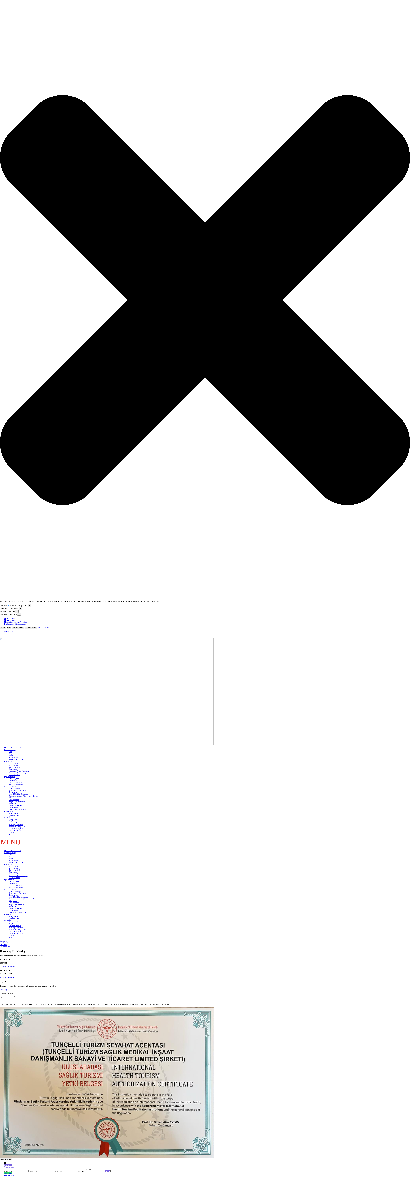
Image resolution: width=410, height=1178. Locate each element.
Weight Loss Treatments (17, 802)
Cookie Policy (9, 631)
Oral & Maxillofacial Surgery (18, 773)
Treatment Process (15, 823)
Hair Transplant (14, 757)
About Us (7, 817)
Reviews (11, 832)
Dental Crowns (14, 765)
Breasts (11, 755)
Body (10, 754)
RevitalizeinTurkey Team (17, 827)
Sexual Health (13, 807)
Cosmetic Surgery (10, 750)
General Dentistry (14, 775)
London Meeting (14, 813)
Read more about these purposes (15, 624)
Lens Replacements (15, 780)
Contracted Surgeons (16, 830)
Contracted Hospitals (16, 829)
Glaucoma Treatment (16, 784)
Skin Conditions (14, 800)
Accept (3, 628)
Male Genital (13, 804)
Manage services (9, 620)
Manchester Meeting (15, 815)
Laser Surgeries (14, 779)
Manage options (9, 618)
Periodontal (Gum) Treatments (19, 771)
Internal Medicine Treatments (18, 794)
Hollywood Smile (14, 767)
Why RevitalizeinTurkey (17, 821)
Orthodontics (13, 769)
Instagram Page (9, 1175)
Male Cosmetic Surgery (16, 759)
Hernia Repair (13, 792)
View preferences (18, 628)
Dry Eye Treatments (15, 782)
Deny (9, 628)
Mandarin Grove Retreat (12, 748)
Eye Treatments (9, 777)
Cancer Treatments (15, 788)
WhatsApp (8, 1173)
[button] (205, 300)
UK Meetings (8, 811)
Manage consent (6, 1159)
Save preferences (31, 628)
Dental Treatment (10, 761)
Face (10, 752)
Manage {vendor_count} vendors (15, 622)
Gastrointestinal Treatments (18, 790)
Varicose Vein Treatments (17, 809)
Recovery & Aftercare (16, 825)
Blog (10, 834)
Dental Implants (14, 763)
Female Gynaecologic (16, 805)
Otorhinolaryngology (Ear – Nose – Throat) (23, 796)
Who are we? (13, 819)
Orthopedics (13, 798)
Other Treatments (10, 786)
